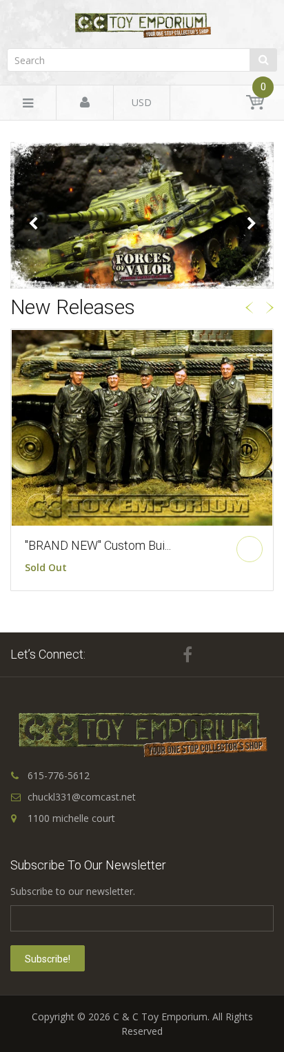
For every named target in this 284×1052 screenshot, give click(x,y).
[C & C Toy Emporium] (142, 25)
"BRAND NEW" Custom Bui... (98, 545)
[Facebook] (187, 654)
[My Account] (85, 103)
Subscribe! (47, 959)
